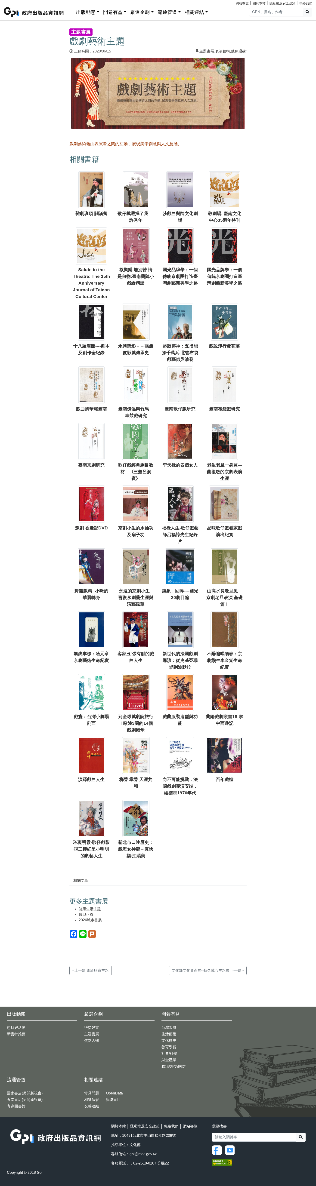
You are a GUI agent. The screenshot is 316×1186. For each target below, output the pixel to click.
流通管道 (167, 12)
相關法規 (91, 1100)
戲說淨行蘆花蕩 (224, 346)
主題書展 (206, 51)
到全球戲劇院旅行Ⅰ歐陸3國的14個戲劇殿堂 (135, 723)
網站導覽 (242, 3)
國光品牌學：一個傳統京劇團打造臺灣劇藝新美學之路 (180, 276)
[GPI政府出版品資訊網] (34, 12)
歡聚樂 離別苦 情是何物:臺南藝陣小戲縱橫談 (136, 276)
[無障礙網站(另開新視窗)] (222, 1162)
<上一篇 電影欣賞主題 (90, 970)
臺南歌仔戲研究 (180, 408)
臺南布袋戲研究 (224, 408)
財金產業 (168, 1060)
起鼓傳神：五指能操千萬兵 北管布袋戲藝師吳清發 (180, 353)
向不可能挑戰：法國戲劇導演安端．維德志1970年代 (180, 786)
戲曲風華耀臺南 (91, 408)
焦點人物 (91, 1040)
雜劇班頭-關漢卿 (91, 213)
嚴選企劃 (140, 12)
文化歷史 (168, 1040)
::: (71, 11)
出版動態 (86, 12)
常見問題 (91, 1093)
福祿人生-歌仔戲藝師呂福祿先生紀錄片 (180, 534)
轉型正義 (86, 914)
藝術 (243, 51)
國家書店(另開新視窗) (25, 1093)
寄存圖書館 (16, 1106)
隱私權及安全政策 (282, 3)
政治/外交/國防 (173, 1066)
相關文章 (80, 880)
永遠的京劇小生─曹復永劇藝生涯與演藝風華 (135, 597)
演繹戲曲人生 (91, 779)
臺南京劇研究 (91, 465)
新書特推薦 (16, 1034)
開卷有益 (113, 12)
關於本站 (259, 3)
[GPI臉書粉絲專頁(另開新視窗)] (218, 1150)
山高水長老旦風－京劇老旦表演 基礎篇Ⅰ (224, 597)
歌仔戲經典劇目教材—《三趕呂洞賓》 (135, 472)
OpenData (114, 1093)
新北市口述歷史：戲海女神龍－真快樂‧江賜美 (135, 849)
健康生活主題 (90, 909)
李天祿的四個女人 (180, 465)
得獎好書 (91, 1027)
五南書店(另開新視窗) (25, 1100)
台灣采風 (168, 1027)
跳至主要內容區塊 (13, 2)
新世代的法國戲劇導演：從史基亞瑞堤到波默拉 (180, 660)
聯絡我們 (305, 3)
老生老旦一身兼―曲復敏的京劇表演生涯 (224, 472)
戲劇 (234, 51)
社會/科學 (169, 1053)
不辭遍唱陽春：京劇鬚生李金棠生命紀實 (224, 660)
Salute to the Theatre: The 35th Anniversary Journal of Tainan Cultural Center (91, 283)
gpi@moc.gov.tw (143, 1154)
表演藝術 (222, 51)
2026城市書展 (90, 920)
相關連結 (194, 12)
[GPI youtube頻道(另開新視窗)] (231, 1150)
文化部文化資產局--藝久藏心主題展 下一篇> (208, 970)
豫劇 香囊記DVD (91, 527)
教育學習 (168, 1047)
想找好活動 (16, 1027)
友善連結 (91, 1106)
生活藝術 (168, 1034)
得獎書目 (113, 1100)
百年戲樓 (224, 779)
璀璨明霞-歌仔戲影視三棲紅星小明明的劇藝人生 (91, 849)
